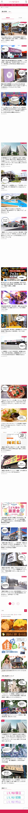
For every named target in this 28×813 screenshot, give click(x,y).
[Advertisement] (14, 128)
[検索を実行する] (25, 610)
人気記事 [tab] (20, 17)
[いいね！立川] (14, 2)
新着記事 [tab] (8, 17)
